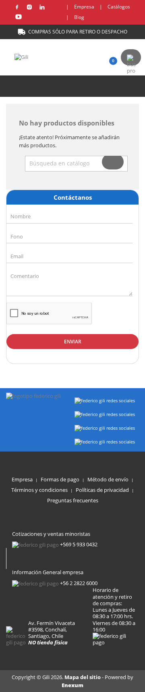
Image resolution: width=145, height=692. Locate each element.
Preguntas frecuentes (72, 500)
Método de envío (107, 479)
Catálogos (119, 6)
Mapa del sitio (83, 677)
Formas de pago (60, 479)
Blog (79, 17)
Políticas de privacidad (102, 489)
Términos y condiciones (39, 489)
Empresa (84, 6)
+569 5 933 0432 (78, 544)
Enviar (72, 341)
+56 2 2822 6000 (78, 583)
